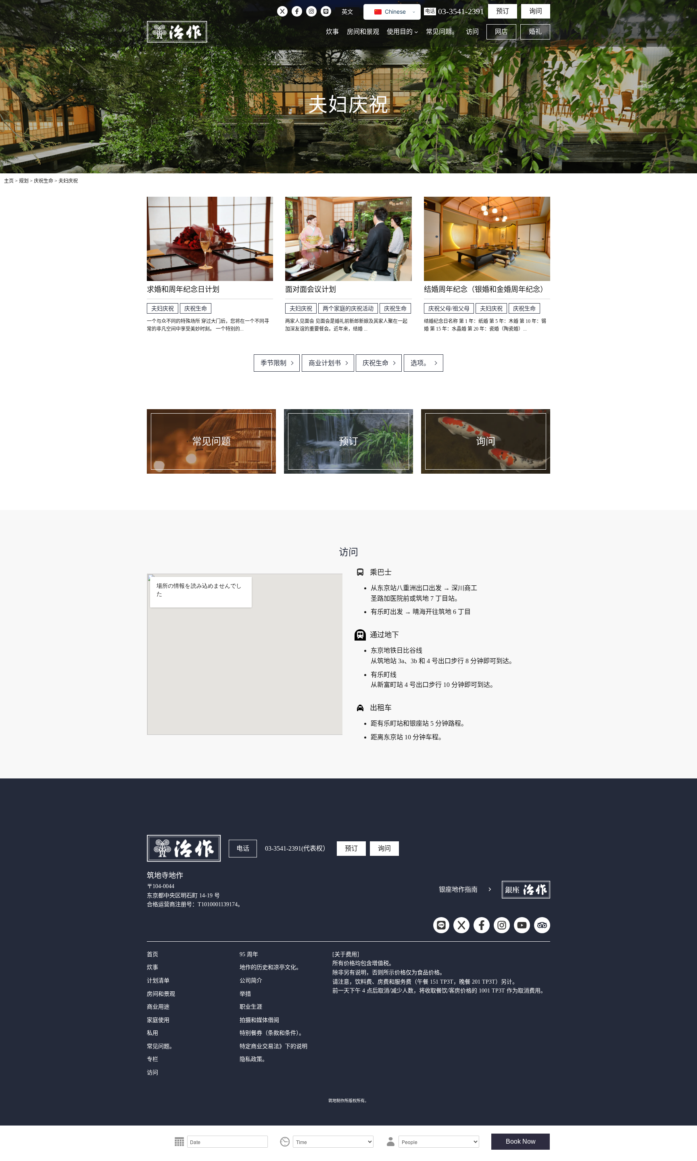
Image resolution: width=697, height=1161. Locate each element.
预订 (502, 11)
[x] (282, 11)
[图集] (311, 11)
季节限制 (273, 363)
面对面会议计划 (310, 289)
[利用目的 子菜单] (416, 32)
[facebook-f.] (297, 11)
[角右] (489, 889)
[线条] (326, 11)
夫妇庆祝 (162, 308)
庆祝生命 (195, 308)
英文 (347, 11)
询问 (535, 11)
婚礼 (535, 31)
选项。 (420, 363)
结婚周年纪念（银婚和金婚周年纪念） (485, 289)
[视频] (522, 925)
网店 (501, 31)
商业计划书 (325, 363)
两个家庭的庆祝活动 (348, 308)
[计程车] (360, 708)
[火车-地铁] (360, 635)
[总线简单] (360, 572)
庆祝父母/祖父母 (449, 308)
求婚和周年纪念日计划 (183, 289)
